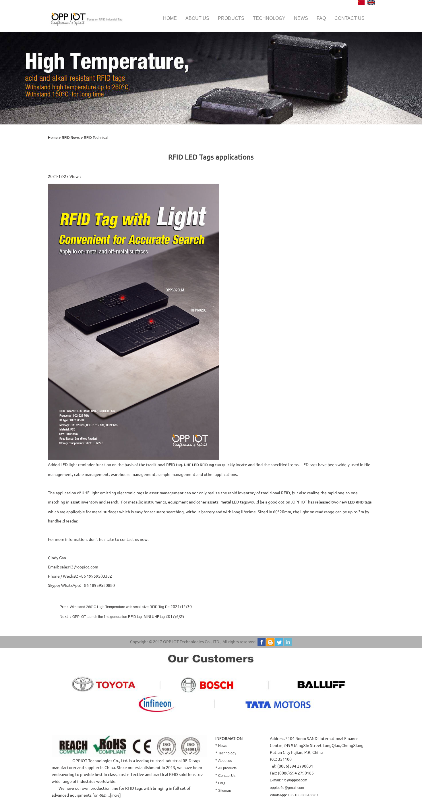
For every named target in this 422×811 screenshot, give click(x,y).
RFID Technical (96, 138)
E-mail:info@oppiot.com (288, 780)
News (301, 18)
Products (231, 18)
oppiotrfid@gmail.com (287, 788)
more (115, 795)
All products (227, 768)
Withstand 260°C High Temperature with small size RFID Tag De (120, 607)
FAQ (321, 18)
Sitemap (224, 791)
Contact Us (226, 776)
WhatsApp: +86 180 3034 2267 (294, 795)
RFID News (71, 138)
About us (197, 18)
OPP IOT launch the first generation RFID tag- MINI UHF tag (118, 617)
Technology (269, 18)
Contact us (349, 18)
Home (170, 18)
